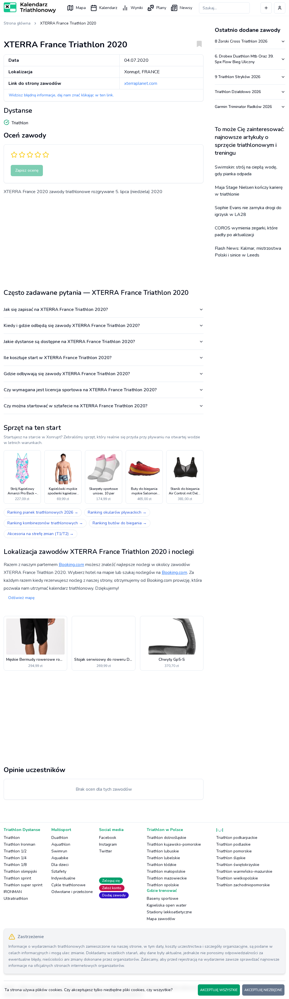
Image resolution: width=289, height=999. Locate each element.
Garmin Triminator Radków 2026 (243, 106)
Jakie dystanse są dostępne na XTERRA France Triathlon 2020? (69, 342)
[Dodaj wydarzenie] (266, 8)
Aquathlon (60, 844)
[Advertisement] (103, 239)
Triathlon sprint (17, 878)
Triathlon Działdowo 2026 (238, 91)
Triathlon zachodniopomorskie (243, 885)
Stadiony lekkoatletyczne (169, 912)
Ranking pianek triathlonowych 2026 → (42, 512)
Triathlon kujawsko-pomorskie (174, 844)
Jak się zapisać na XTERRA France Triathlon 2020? (56, 309)
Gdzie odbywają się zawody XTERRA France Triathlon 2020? (67, 374)
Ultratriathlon (16, 898)
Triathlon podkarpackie (236, 837)
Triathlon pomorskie (234, 851)
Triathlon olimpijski (20, 871)
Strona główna (17, 23)
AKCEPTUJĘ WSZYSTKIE (219, 990)
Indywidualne (63, 878)
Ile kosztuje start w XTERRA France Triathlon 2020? (57, 358)
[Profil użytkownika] (279, 8)
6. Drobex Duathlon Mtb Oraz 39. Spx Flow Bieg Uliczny (244, 59)
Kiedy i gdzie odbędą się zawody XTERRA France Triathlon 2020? (72, 325)
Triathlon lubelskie (163, 858)
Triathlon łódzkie (161, 864)
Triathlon (12, 837)
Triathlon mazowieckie (167, 878)
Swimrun (59, 851)
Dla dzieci (60, 864)
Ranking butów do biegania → (120, 523)
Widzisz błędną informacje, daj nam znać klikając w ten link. (61, 95)
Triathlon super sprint (23, 885)
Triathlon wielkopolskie (237, 878)
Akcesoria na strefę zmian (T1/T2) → (40, 533)
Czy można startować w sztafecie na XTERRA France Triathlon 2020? (75, 406)
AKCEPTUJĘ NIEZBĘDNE (263, 990)
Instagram (108, 844)
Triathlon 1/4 (15, 858)
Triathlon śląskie (231, 858)
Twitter (105, 851)
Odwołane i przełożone (72, 891)
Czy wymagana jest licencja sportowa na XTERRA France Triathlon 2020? (80, 390)
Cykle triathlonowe (68, 885)
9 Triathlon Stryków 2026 (237, 76)
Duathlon (59, 837)
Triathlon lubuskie (163, 851)
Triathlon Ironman (19, 844)
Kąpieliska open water (167, 905)
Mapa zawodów (161, 918)
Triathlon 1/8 (15, 864)
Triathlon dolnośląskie (166, 837)
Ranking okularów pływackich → (117, 512)
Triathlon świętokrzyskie (237, 864)
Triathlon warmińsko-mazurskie (244, 871)
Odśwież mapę (21, 597)
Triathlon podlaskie (233, 844)
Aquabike (59, 858)
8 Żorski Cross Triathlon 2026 (241, 41)
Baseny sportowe (162, 898)
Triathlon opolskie (163, 885)
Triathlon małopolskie (166, 871)
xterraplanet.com (140, 83)
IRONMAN (13, 891)
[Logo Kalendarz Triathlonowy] (30, 7)
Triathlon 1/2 (15, 851)
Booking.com (71, 565)
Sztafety (58, 871)
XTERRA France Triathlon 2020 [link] (68, 23)
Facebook (107, 837)
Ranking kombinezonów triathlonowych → (45, 523)
